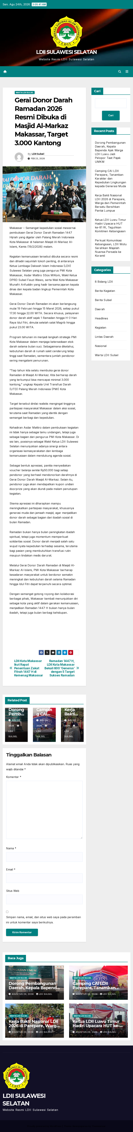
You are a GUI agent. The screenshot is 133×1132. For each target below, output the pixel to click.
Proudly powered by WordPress (44, 1126)
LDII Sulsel (38, 153)
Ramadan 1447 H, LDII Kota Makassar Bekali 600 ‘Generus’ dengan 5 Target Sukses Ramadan (59, 668)
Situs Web (12, 890)
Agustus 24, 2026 (23, 994)
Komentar (13, 777)
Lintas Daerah (104, 336)
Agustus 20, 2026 (87, 1032)
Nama (11, 848)
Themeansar (98, 1126)
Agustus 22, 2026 (23, 1032)
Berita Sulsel (103, 300)
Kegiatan (100, 327)
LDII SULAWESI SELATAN (66, 52)
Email (10, 869)
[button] (119, 71)
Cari (97, 91)
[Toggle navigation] (126, 72)
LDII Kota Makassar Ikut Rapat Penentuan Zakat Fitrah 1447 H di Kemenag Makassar (28, 668)
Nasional (101, 346)
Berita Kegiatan (105, 291)
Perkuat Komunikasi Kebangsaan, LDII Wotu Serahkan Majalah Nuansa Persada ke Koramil (111, 248)
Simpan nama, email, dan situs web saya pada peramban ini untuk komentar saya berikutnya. (43, 919)
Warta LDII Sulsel (25, 93)
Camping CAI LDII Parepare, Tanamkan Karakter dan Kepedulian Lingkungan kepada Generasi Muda (110, 178)
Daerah (100, 309)
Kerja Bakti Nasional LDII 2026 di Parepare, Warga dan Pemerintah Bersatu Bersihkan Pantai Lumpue (110, 203)
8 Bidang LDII (104, 281)
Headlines (101, 318)
